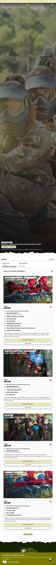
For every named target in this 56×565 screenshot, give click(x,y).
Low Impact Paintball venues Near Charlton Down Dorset (26, 249)
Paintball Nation (5, 249)
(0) (53, 5)
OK (5, 562)
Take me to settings (14, 562)
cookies (7, 559)
